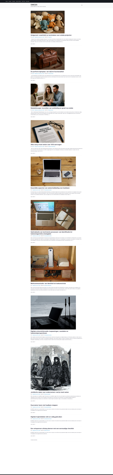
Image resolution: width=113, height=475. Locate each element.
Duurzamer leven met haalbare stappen (44, 405)
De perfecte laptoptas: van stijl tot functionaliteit (47, 71)
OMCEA (34, 5)
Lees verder (33, 43)
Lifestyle (13, 1)
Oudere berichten (34, 439)
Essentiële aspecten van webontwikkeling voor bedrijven (50, 188)
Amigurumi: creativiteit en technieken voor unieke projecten (51, 35)
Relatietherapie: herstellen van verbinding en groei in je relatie (52, 108)
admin (33, 73)
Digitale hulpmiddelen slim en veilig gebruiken (46, 417)
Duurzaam (27, 1)
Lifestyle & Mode (50, 73)
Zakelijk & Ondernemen (51, 146)
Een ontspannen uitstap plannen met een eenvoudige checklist (52, 428)
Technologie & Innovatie (47, 235)
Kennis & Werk (18, 1)
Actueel (10, 1)
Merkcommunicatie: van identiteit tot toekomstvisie (48, 283)
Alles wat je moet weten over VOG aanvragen (46, 144)
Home (7, 1)
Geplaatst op (39, 73)
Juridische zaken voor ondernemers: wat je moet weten (50, 392)
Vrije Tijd (23, 1)
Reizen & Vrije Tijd (47, 430)
